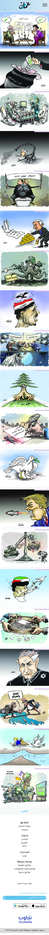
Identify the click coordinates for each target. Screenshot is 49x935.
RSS (25, 846)
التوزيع (24, 843)
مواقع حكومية (24, 865)
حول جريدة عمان (24, 884)
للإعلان (24, 839)
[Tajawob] (24, 919)
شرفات (24, 830)
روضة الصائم (24, 826)
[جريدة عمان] (24, 5)
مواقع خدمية (24, 873)
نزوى (24, 856)
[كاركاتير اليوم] (24, 109)
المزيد (24, 811)
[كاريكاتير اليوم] (24, 30)
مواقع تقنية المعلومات (24, 869)
